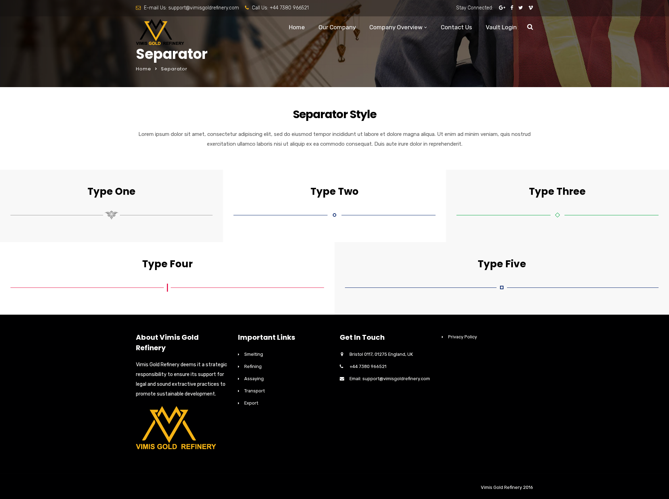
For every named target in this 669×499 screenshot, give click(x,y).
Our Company (337, 27)
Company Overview (396, 27)
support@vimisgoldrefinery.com (203, 8)
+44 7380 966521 (289, 8)
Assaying (254, 378)
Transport (254, 390)
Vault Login (501, 27)
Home (297, 27)
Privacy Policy (462, 336)
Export (251, 403)
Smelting (253, 354)
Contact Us (456, 27)
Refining (253, 366)
